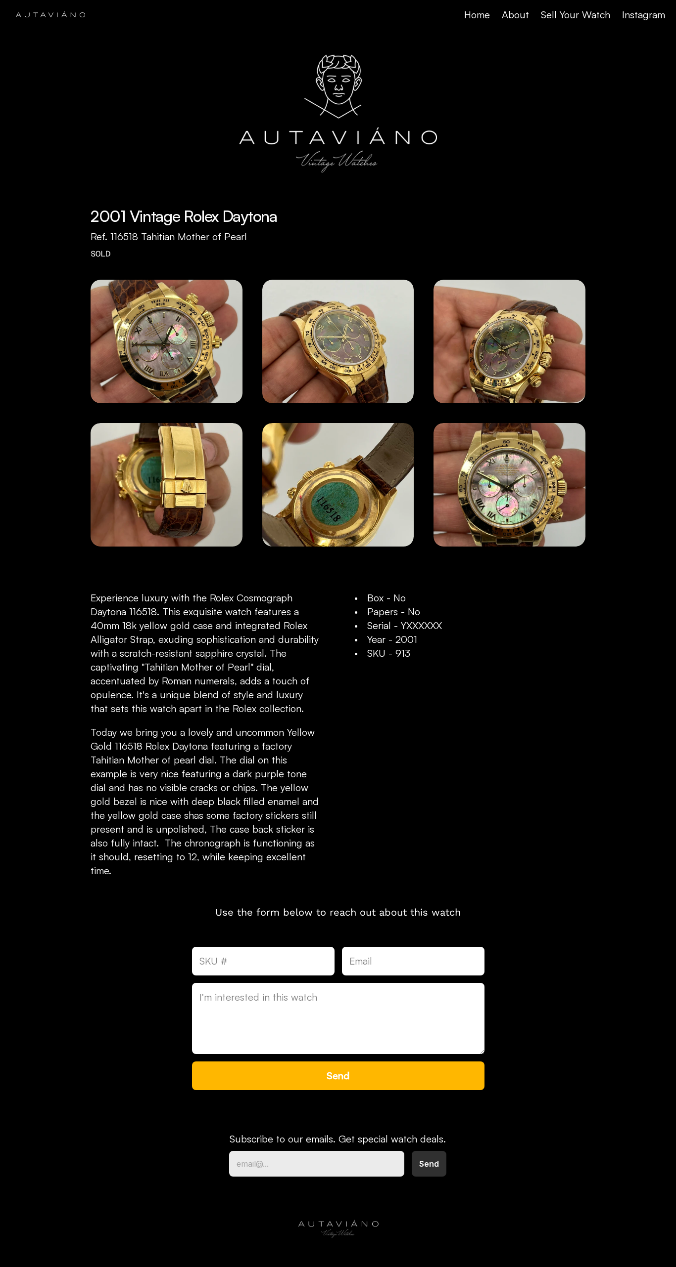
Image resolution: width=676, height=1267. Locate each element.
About (515, 14)
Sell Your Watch (575, 14)
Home (477, 14)
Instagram (643, 14)
